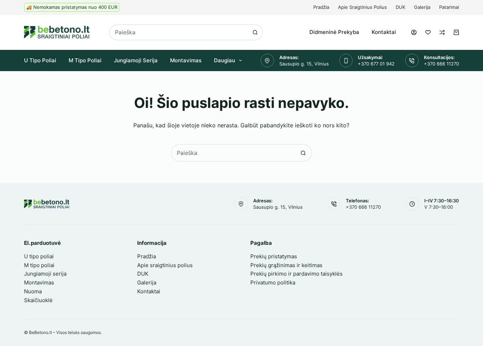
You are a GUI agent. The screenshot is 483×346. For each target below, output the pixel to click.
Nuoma (33, 291)
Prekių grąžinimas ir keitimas (286, 265)
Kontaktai (384, 32)
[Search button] (255, 32)
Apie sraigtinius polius (362, 7)
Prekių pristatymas (273, 256)
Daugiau (224, 60)
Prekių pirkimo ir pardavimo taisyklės (296, 273)
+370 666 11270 (441, 64)
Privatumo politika (272, 282)
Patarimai (449, 7)
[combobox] (179, 32)
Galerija (422, 7)
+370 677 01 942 (376, 64)
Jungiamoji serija (136, 60)
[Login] (414, 32)
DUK (400, 7)
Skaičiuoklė (38, 300)
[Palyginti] (442, 32)
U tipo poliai (40, 60)
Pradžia (321, 7)
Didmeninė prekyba (334, 32)
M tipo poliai (85, 60)
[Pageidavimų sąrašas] (428, 32)
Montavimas (186, 60)
